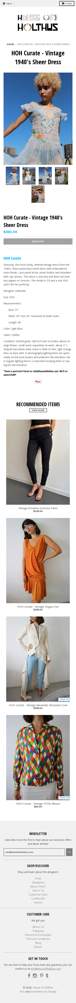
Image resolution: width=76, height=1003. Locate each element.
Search (38, 947)
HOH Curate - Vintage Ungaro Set (38, 606)
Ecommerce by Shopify (43, 991)
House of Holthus (43, 987)
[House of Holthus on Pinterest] (41, 975)
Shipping (38, 931)
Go (69, 852)
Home (10, 44)
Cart (68, 3)
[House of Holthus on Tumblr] (47, 975)
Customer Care (38, 894)
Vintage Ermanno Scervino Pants (38, 508)
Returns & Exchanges (38, 934)
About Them (38, 886)
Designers (38, 882)
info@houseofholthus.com (46, 968)
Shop (38, 878)
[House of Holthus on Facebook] (29, 975)
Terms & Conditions (38, 939)
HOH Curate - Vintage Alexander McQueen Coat (38, 705)
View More (38, 410)
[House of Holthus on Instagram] (35, 975)
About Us (38, 890)
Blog (38, 942)
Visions (38, 902)
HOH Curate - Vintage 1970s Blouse (38, 803)
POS (22, 991)
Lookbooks (38, 898)
